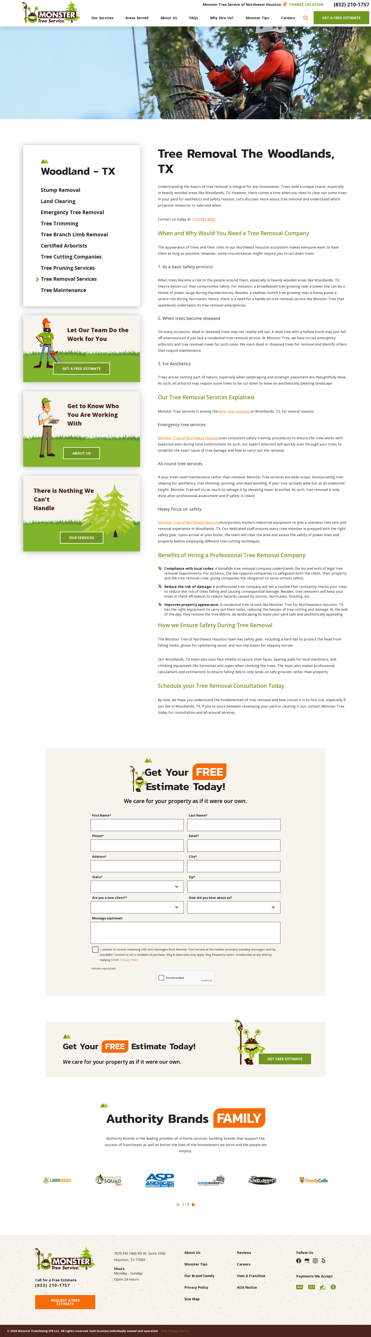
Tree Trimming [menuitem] (59, 223)
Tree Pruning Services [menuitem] (68, 267)
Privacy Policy (129, 960)
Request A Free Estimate (65, 1302)
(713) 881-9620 (203, 219)
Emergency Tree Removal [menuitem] (72, 212)
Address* (99, 857)
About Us (81, 453)
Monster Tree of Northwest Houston (188, 438)
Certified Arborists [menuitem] (64, 245)
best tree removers (235, 411)
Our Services (81, 537)
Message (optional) (107, 918)
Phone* (98, 836)
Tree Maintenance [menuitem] (63, 290)
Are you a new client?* (109, 898)
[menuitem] (102, 17)
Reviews (244, 1252)
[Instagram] (315, 1261)
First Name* (101, 816)
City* (193, 857)
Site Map (192, 1299)
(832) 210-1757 (351, 4)
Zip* (192, 877)
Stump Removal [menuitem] (60, 189)
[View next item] (193, 1204)
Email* (194, 836)
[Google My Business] (307, 1261)
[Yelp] (323, 1261)
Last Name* (198, 816)
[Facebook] (298, 1261)
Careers (243, 1264)
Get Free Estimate (284, 1059)
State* (97, 877)
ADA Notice (247, 1287)
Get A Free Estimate (341, 17)
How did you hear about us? (210, 898)
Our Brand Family (199, 1275)
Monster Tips (195, 1264)
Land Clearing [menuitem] (58, 201)
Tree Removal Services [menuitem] (69, 278)
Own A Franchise (251, 1275)
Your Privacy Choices (175, 1331)
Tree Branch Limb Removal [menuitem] (74, 234)
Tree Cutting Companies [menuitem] (71, 256)
